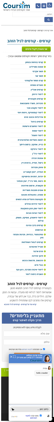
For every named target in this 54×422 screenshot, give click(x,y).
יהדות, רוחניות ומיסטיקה (32, 176)
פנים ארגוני (38, 251)
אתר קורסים (48, 30)
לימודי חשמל (37, 135)
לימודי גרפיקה (37, 149)
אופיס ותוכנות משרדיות (33, 190)
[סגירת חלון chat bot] (11, 356)
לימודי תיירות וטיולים (34, 204)
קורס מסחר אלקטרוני (34, 80)
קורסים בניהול (37, 121)
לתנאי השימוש (26, 349)
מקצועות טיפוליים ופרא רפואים (29, 199)
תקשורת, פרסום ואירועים (32, 185)
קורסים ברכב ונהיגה (34, 225)
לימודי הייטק (37, 94)
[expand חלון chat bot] (14, 356)
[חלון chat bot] (30, 387)
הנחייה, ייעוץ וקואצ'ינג (33, 172)
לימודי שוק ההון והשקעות (32, 208)
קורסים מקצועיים (35, 98)
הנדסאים (39, 229)
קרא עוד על (20, 304)
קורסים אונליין (37, 89)
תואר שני (39, 76)
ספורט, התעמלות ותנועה (32, 194)
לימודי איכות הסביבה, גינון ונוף (29, 269)
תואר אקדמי (37, 71)
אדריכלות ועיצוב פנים (33, 117)
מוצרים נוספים (36, 85)
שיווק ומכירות (37, 167)
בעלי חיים (39, 265)
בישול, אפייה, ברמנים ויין (32, 162)
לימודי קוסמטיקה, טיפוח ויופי (30, 112)
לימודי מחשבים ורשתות (32, 126)
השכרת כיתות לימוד (34, 274)
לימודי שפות (37, 130)
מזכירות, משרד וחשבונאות (31, 103)
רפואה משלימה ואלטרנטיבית (30, 140)
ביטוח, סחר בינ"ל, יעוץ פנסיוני (30, 181)
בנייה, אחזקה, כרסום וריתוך (31, 144)
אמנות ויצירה (37, 158)
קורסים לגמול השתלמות (32, 242)
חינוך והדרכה (37, 255)
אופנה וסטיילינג (36, 66)
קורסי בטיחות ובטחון (34, 62)
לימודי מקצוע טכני (35, 108)
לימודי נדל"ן (37, 153)
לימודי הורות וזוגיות (34, 213)
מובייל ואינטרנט (36, 246)
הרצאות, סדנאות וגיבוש (32, 260)
